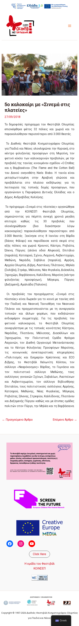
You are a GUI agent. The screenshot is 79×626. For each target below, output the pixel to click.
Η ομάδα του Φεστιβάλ (39, 563)
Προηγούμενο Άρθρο (17, 419)
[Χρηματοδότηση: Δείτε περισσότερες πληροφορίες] (39, 6)
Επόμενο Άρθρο (65, 419)
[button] (39, 554)
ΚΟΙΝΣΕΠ (39, 568)
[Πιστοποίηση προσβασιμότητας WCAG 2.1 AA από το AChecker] (39, 577)
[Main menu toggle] (70, 26)
